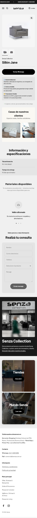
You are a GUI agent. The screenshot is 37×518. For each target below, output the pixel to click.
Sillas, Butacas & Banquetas (7, 482)
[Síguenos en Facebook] (3, 505)
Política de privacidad (9, 470)
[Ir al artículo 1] (5, 52)
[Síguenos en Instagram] (8, 505)
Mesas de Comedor (8, 490)
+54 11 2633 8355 (14, 453)
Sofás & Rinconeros (8, 486)
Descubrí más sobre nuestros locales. (14, 351)
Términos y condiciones (9, 467)
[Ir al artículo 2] (11, 52)
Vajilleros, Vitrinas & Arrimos (8, 494)
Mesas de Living (7, 499)
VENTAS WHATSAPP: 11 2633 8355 (23, 2)
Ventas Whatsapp (18, 72)
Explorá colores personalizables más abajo (19, 104)
